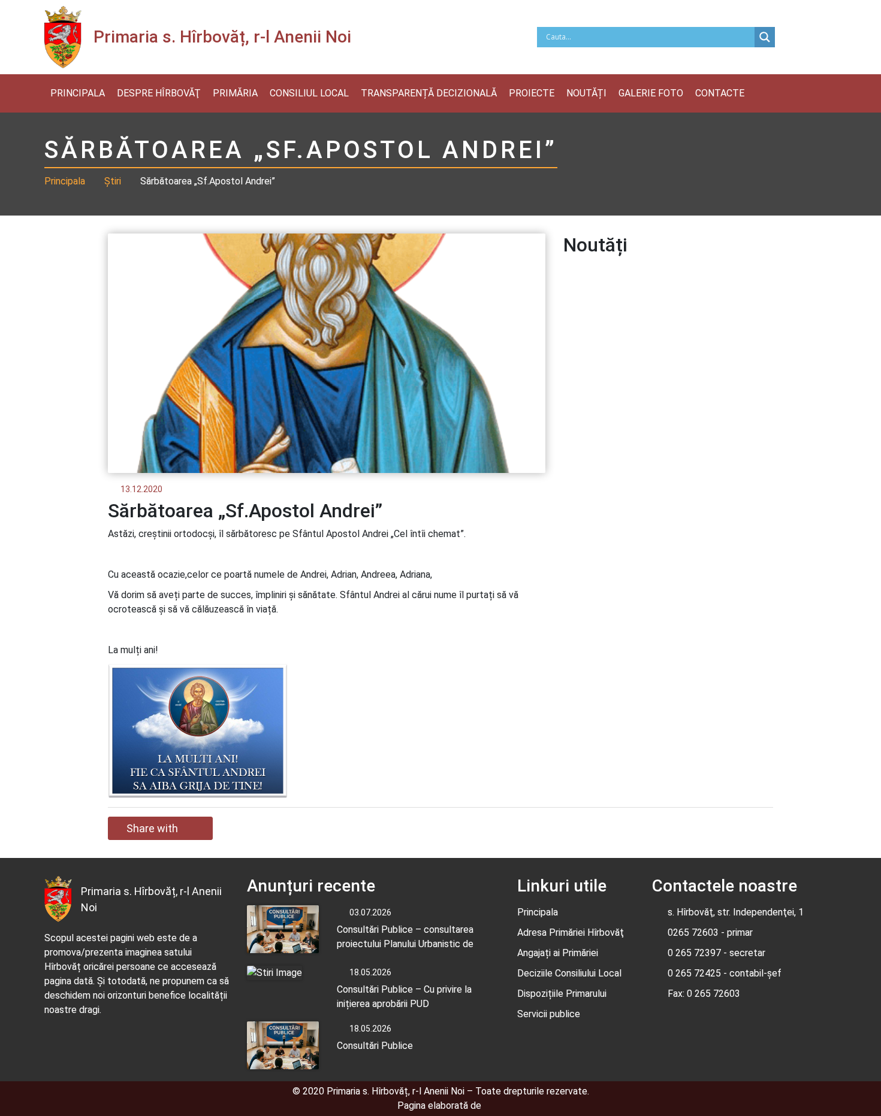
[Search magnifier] (765, 37)
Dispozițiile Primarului (562, 993)
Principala (77, 93)
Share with (152, 828)
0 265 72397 (694, 953)
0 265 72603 (712, 993)
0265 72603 (693, 932)
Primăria (235, 93)
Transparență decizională (429, 93)
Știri (112, 181)
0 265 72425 (694, 973)
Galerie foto (650, 93)
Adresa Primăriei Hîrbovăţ (570, 932)
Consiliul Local (309, 93)
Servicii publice (548, 1014)
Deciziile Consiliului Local (569, 973)
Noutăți (586, 93)
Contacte (719, 93)
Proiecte (531, 93)
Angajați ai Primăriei (557, 953)
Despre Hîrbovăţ (159, 93)
